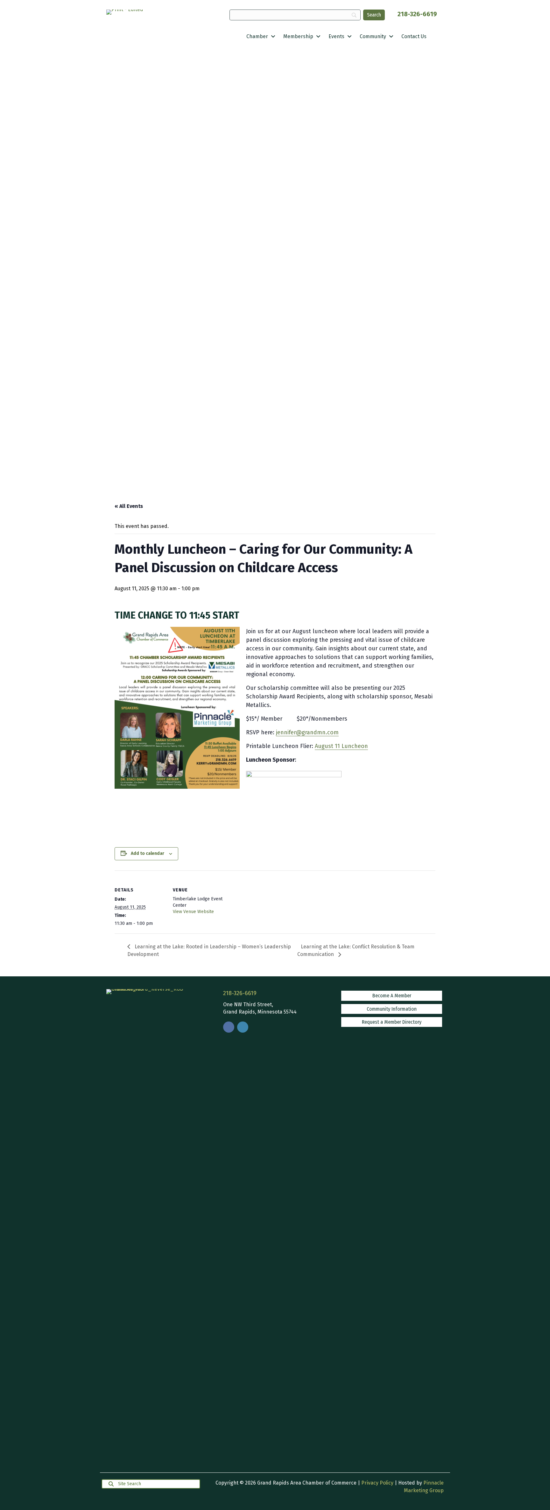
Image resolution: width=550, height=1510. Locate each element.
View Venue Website (193, 911)
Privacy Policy (377, 1483)
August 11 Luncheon (341, 746)
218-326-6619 (417, 14)
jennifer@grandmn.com (307, 732)
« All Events (129, 506)
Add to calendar (147, 853)
